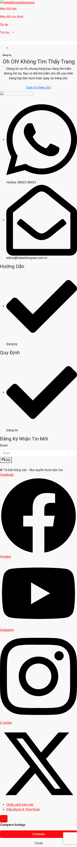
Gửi (7, 460)
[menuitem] (5, 48)
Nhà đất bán (8, 9)
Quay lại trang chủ (38, 87)
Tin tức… (5, 32)
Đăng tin (7, 55)
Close (39, 843)
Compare (38, 834)
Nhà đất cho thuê (11, 17)
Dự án (4, 24)
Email (4, 445)
